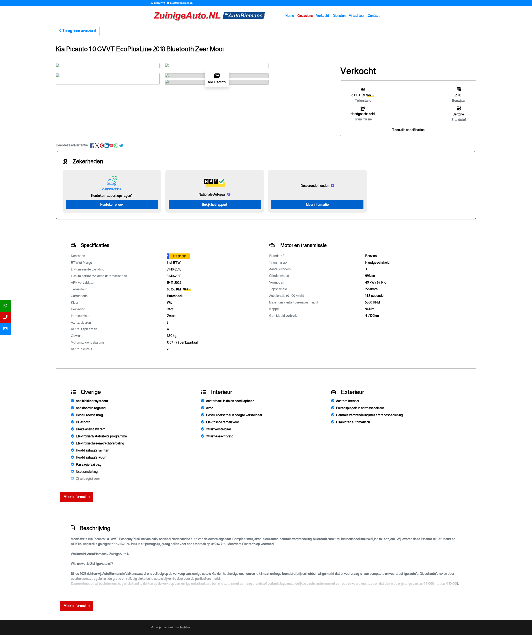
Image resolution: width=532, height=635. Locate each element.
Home (289, 15)
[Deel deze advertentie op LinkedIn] (107, 145)
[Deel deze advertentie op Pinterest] (102, 145)
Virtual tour (357, 15)
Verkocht (322, 15)
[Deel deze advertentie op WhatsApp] (116, 145)
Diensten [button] (339, 15)
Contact (374, 15)
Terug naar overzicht (79, 31)
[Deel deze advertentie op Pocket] (111, 145)
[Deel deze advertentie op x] (97, 145)
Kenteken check (111, 204)
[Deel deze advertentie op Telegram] (121, 145)
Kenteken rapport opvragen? (112, 195)
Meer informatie (317, 204)
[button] (408, 130)
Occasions (305, 15)
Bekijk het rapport (214, 204)
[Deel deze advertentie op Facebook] (92, 145)
